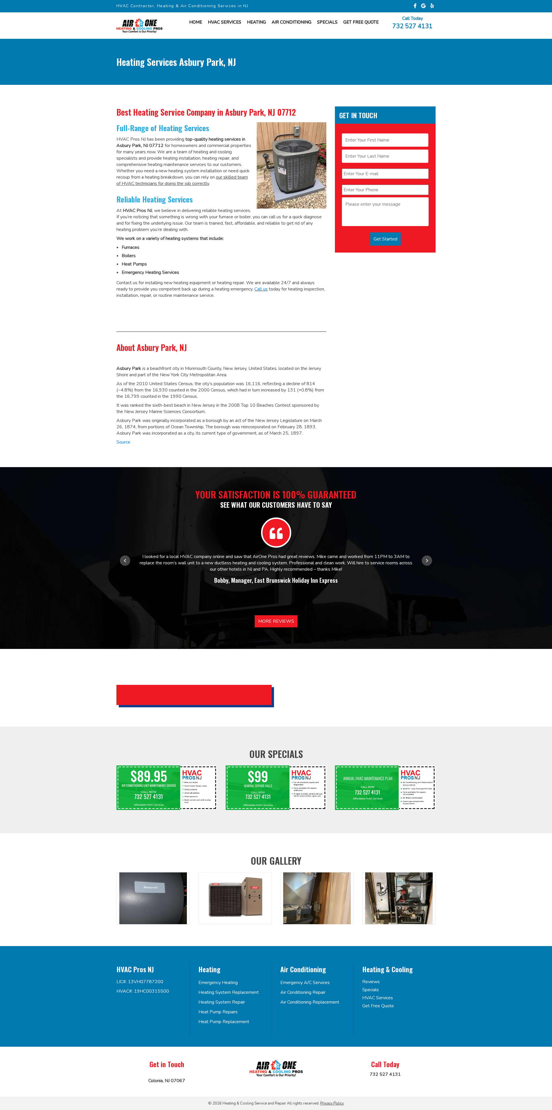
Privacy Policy (332, 1103)
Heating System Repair (221, 1002)
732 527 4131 (412, 25)
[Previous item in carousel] (125, 560)
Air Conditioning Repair (302, 992)
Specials (327, 22)
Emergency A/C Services (305, 982)
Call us (261, 289)
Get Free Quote (378, 1006)
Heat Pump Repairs (218, 1012)
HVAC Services (224, 22)
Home (195, 22)
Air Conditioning (291, 22)
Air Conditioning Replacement (309, 1002)
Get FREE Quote (361, 22)
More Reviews (276, 621)
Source (123, 442)
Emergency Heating (218, 982)
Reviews (371, 982)
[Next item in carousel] (427, 560)
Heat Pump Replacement (223, 1022)
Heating (256, 22)
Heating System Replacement (228, 992)
